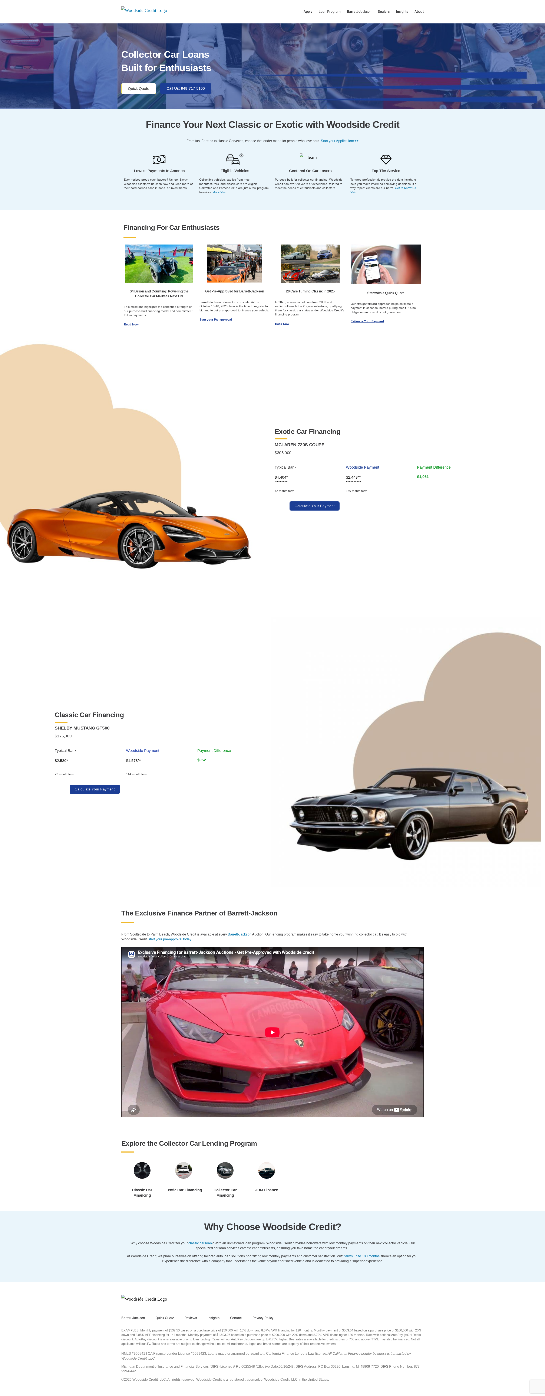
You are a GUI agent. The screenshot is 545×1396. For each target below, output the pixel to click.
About (419, 12)
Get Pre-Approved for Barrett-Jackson (234, 291)
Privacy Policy (263, 1318)
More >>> (218, 192)
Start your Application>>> (340, 141)
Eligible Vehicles (235, 171)
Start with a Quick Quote (385, 293)
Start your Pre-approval (215, 319)
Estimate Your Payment (367, 321)
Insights (402, 12)
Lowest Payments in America (159, 171)
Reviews (191, 1318)
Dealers (384, 12)
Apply (308, 12)
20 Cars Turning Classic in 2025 (310, 291)
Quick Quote (165, 1318)
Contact (236, 1318)
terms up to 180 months (362, 1256)
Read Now (131, 324)
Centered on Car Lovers (310, 171)
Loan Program (330, 12)
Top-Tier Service (386, 171)
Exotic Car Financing (183, 1190)
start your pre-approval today (169, 939)
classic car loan (200, 1243)
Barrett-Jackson (359, 12)
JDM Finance (266, 1190)
